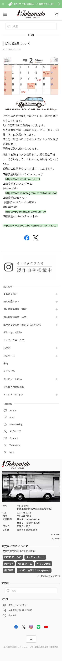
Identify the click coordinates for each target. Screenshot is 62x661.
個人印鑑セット (11, 301)
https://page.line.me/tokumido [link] (25, 211)
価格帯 (6, 348)
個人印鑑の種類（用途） (16, 309)
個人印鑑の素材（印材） (16, 317)
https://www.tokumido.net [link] (22, 179)
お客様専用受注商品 (13, 387)
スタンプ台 (9, 371)
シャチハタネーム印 (13, 340)
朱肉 (5, 363)
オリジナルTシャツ (13, 394)
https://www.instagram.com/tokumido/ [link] (31, 193)
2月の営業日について (17, 43)
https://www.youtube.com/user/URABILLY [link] (30, 225)
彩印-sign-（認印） (13, 332)
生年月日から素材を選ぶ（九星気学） (22, 325)
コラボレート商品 (12, 379)
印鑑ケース (9, 356)
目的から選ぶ (10, 293)
